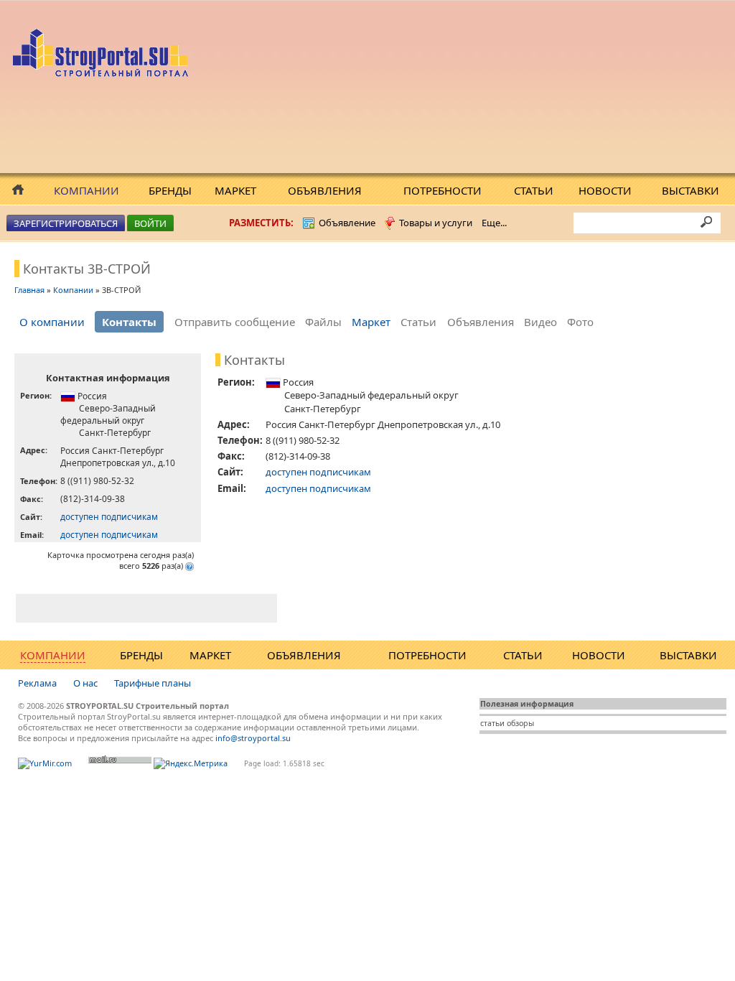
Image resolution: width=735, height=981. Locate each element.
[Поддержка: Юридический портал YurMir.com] (45, 763)
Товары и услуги (435, 222)
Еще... (494, 222)
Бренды (170, 190)
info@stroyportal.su (253, 738)
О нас (85, 683)
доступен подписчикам (109, 517)
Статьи (533, 190)
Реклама (37, 683)
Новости (605, 190)
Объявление (347, 222)
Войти (150, 223)
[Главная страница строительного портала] (102, 73)
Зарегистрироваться (66, 223)
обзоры (520, 723)
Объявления (325, 190)
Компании (86, 190)
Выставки (690, 190)
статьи (492, 723)
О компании (52, 322)
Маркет (235, 190)
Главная (29, 289)
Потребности (442, 190)
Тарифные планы (152, 683)
